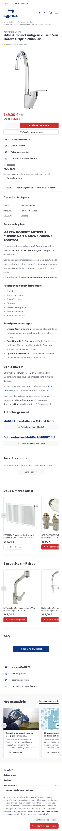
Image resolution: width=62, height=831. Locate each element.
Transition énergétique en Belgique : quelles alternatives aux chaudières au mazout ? (20, 734)
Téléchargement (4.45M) (32, 427)
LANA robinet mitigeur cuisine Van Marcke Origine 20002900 (19, 609)
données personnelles (47, 811)
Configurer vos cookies (45, 819)
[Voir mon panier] (50, 13)
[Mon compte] (45, 13)
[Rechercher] (39, 13)
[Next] (58, 516)
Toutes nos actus (47, 701)
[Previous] (4, 187)
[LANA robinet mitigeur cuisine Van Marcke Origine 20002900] (21, 587)
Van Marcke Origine (12, 31)
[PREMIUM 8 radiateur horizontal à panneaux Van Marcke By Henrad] (21, 514)
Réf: (4, 165)
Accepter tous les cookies (44, 826)
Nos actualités (14, 702)
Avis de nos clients (47, 187)
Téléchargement (24, 187)
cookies (6, 803)
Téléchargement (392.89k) (32, 443)
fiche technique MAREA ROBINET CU (29, 437)
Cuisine (12, 22)
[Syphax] (10, 13)
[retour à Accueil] (4, 22)
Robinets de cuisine (25, 22)
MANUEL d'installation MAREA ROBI (29, 421)
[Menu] (56, 13)
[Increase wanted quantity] (16, 125)
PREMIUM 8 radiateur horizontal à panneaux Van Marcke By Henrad (18, 536)
